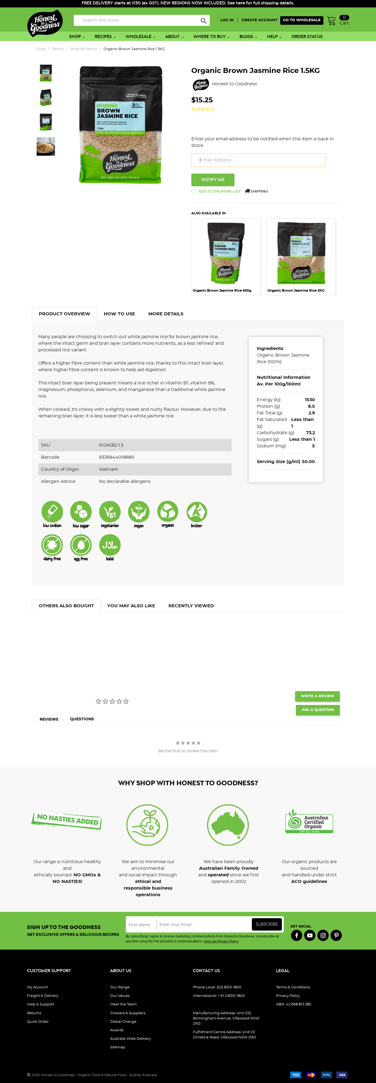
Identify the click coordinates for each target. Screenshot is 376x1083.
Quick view (226, 226)
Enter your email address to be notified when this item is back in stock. (262, 142)
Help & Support (40, 1004)
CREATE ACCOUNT (259, 20)
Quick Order (38, 1022)
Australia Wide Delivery (130, 1039)
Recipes (103, 37)
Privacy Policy (288, 996)
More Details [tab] (165, 314)
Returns (34, 1013)
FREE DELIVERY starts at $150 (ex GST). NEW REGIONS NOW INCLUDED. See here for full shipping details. (188, 3)
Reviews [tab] (49, 719)
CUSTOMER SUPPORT (49, 971)
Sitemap (117, 1047)
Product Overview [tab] (64, 314)
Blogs (246, 37)
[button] (216, 192)
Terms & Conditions (293, 987)
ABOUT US (120, 971)
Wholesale (138, 37)
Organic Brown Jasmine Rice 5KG (296, 290)
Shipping (259, 191)
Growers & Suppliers (127, 1013)
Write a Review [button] (317, 696)
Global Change (123, 1022)
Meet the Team (123, 1004)
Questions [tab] (82, 719)
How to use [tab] (119, 314)
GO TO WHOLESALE (302, 20)
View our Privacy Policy (221, 941)
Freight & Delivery (42, 996)
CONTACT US (206, 971)
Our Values (119, 996)
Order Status (307, 37)
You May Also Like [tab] (131, 606)
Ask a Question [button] (318, 710)
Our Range (120, 987)
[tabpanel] (228, 257)
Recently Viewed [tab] (191, 606)
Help (272, 37)
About (172, 37)
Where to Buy (210, 37)
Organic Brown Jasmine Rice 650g (222, 290)
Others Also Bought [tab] (66, 606)
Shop (75, 37)
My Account (37, 987)
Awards (116, 1030)
